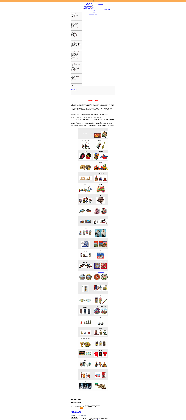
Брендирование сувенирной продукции (40, 19)
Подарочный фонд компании (155, 19)
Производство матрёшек (60, 19)
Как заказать (93, 6)
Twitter (72, 415)
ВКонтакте (78, 415)
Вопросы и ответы (93, 8)
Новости (93, 21)
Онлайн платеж (93, 12)
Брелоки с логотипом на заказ (31, 19)
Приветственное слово (96, 4)
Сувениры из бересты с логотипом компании (145, 19)
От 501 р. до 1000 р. (74, 90)
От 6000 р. (73, 92)
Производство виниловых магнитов (107, 19)
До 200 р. (72, 88)
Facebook (81, 415)
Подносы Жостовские (101, 272)
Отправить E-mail (73, 412)
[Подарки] (76, 7)
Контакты (91, 4)
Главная (93, 2)
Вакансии (72, 413)
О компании (88, 4)
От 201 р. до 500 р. (74, 89)
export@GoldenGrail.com (87, 6)
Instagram (84, 415)
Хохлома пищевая (100, 359)
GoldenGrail (86, 7)
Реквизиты (79, 411)
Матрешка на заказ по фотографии (78, 19)
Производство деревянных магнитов (117, 19)
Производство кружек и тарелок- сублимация (128, 19)
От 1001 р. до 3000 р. (74, 91)
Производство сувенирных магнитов (97, 19)
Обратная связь (78, 412)
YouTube (74, 415)
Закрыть (98, 419)
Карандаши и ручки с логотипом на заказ (51, 19)
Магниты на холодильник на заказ (87, 19)
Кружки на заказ (137, 19)
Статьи (93, 23)
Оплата (94, 10)
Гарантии (90, 14)
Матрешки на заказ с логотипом (68, 19)
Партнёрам (95, 14)
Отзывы (93, 14)
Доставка (92, 10)
